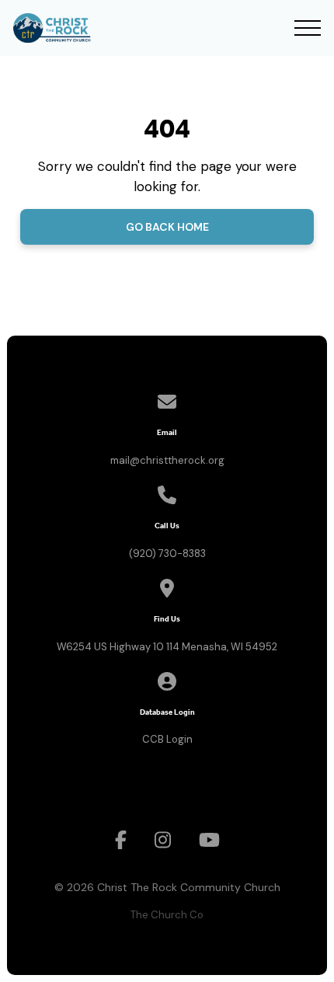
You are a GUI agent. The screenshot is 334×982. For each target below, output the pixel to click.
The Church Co (167, 914)
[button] (307, 28)
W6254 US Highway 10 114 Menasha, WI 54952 (167, 646)
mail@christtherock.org (167, 460)
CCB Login (167, 739)
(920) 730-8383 (167, 553)
